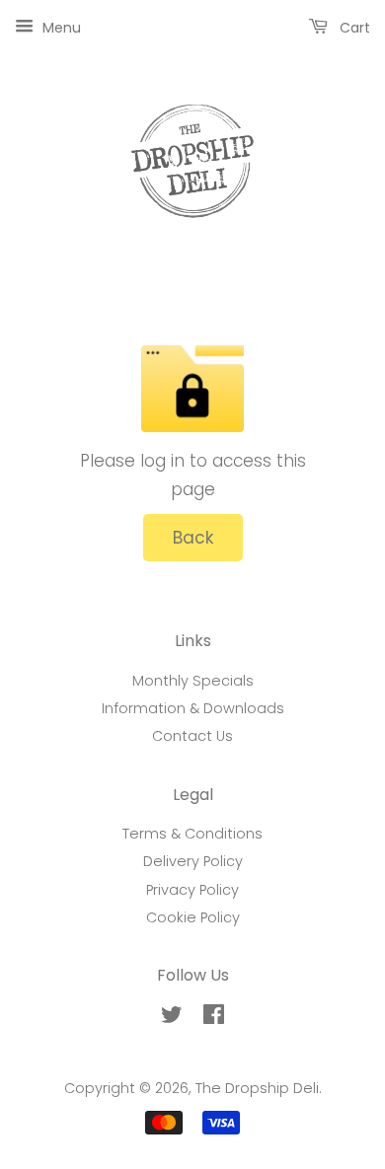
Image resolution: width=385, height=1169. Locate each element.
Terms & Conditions (192, 833)
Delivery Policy (193, 861)
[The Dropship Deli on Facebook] (213, 1018)
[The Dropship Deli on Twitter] (172, 1018)
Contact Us (192, 736)
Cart (353, 27)
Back (193, 537)
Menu (59, 27)
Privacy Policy (192, 890)
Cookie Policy (193, 917)
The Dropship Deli (257, 1088)
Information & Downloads (193, 708)
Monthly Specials (193, 681)
